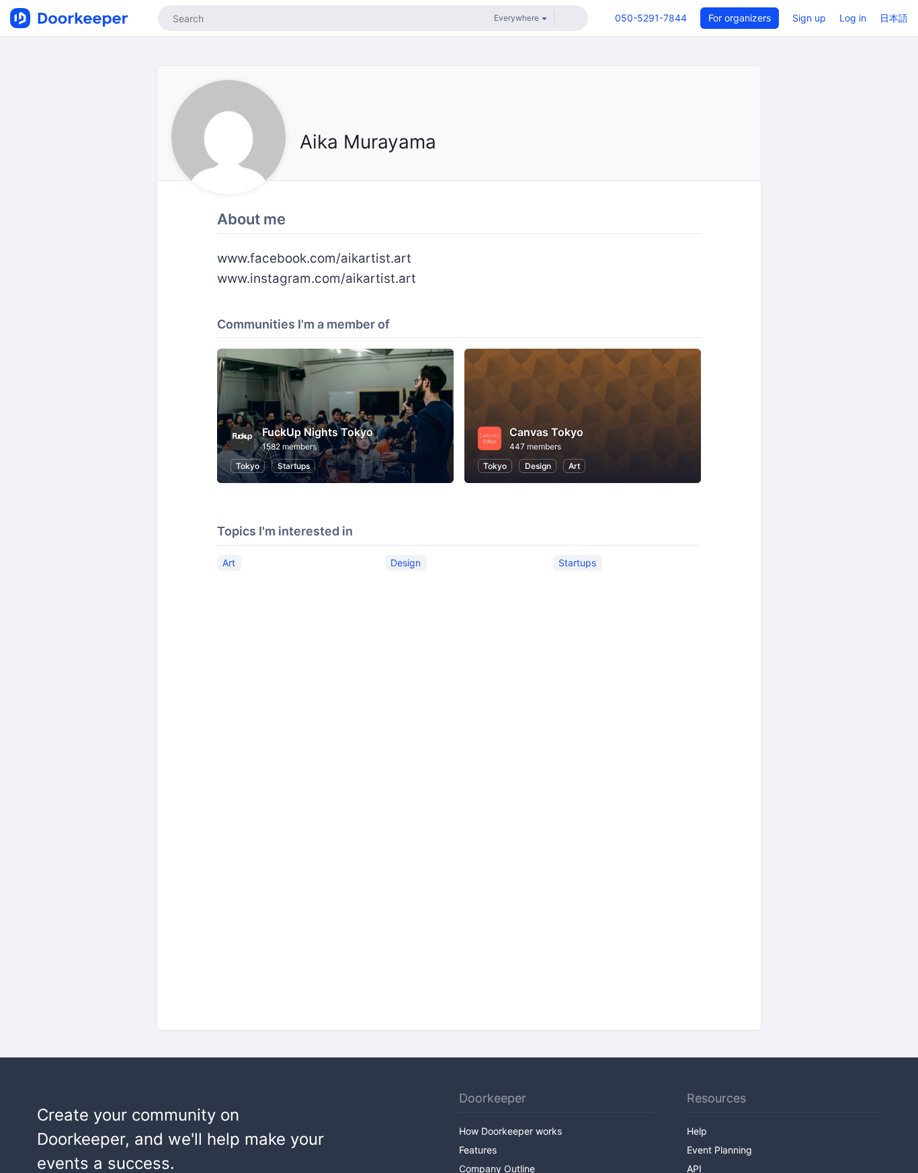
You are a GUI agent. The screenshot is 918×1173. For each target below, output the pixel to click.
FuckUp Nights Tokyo (317, 432)
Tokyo (247, 466)
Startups (294, 466)
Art (574, 466)
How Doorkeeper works (510, 1131)
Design (538, 466)
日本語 (894, 18)
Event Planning (719, 1150)
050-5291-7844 (651, 18)
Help (697, 1131)
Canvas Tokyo (546, 432)
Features (478, 1150)
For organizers (739, 18)
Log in (852, 18)
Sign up (809, 18)
